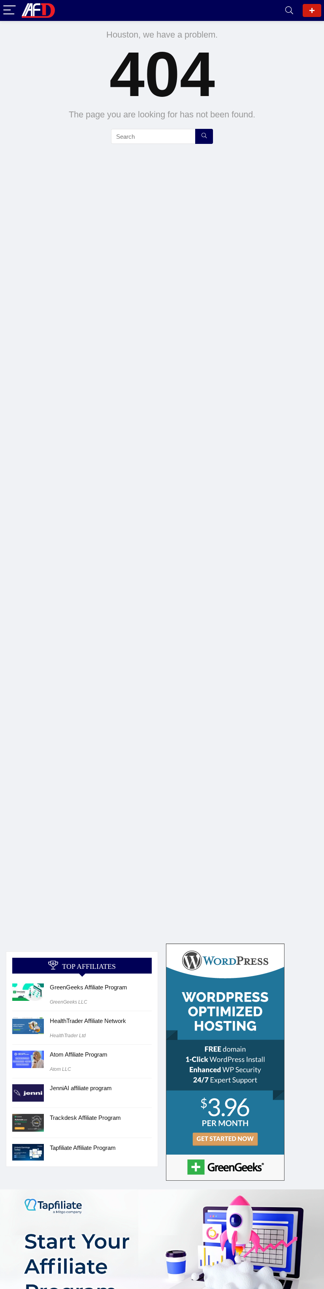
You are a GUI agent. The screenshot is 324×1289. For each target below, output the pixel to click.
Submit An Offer (312, 10)
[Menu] (9, 10)
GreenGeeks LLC (68, 1002)
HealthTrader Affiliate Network (88, 1020)
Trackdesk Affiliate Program (85, 1117)
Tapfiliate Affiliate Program (83, 1147)
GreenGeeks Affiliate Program (88, 987)
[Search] (289, 10)
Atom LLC (60, 1069)
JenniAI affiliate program (81, 1088)
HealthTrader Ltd (68, 1035)
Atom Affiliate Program (78, 1054)
